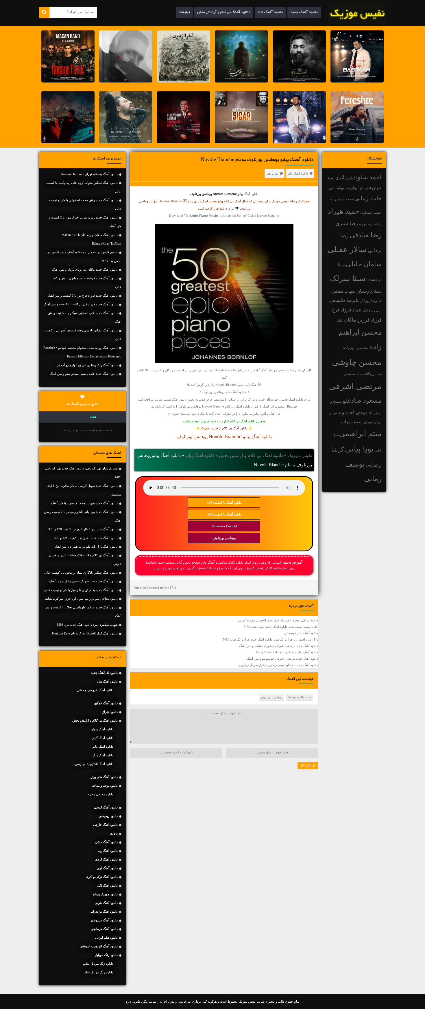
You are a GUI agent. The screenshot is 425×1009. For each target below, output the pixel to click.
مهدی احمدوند (353, 412)
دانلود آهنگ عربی (106, 903)
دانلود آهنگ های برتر (104, 777)
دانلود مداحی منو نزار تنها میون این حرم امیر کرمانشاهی (81, 598)
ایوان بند (352, 188)
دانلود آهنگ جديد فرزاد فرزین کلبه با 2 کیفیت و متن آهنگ (81, 304)
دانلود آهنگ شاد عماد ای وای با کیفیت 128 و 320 (86, 538)
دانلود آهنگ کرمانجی (104, 929)
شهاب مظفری (342, 291)
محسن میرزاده (355, 348)
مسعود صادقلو (362, 400)
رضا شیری (346, 223)
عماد (357, 310)
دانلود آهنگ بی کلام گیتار (239, 421)
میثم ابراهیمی (360, 434)
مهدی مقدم (363, 422)
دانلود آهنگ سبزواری (104, 920)
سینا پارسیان (369, 291)
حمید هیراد (343, 211)
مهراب (347, 421)
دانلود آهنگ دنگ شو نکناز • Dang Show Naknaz (287, 652)
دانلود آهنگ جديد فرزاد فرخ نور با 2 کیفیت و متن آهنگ (82, 295)
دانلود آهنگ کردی (106, 859)
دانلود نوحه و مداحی (104, 785)
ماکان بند (346, 320)
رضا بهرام (365, 224)
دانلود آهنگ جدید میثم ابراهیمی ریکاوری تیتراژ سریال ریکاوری (278, 665)
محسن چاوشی (357, 362)
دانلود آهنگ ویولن (101, 729)
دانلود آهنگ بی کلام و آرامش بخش (223, 12)
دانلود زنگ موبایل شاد (99, 972)
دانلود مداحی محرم (100, 794)
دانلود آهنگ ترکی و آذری (102, 876)
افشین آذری (346, 177)
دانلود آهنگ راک (103, 755)
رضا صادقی (366, 235)
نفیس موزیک (300, 455)
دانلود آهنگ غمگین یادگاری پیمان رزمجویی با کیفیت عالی (81, 572)
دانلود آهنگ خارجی (105, 824)
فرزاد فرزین (369, 320)
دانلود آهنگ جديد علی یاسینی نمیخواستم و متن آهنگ (84, 373)
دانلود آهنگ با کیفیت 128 (224, 502)
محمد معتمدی (353, 374)
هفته (93, 417)
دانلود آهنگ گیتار (102, 738)
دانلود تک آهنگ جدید (104, 672)
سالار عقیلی (347, 249)
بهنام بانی (336, 188)
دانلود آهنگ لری (107, 868)
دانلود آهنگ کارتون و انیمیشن (99, 946)
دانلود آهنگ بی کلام (234, 428)
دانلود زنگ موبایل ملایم (98, 963)
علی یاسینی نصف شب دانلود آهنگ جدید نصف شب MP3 (281, 626)
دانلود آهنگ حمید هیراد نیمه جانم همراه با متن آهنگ (84, 503)
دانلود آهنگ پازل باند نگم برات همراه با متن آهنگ (86, 546)
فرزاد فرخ (341, 309)
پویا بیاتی (359, 449)
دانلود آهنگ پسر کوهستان (301, 633)
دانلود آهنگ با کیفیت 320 (224, 514)
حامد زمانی (368, 198)
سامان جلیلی (364, 264)
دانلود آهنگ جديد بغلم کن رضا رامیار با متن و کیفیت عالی (81, 590)
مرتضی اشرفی (355, 386)
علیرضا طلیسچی (344, 300)
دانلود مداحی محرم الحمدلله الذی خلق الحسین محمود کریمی (277, 620)
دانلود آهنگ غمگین (106, 703)
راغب (377, 224)
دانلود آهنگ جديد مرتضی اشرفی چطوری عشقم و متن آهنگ (278, 645)
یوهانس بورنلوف (224, 538)
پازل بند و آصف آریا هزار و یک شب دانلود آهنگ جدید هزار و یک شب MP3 (270, 639)
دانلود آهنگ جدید (304, 12)
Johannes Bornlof (224, 526)
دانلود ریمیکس (108, 816)
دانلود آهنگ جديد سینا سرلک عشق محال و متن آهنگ (83, 581)
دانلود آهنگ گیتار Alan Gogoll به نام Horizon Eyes (85, 633)
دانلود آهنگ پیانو (297, 173)
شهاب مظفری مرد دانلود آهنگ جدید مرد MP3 (87, 624)
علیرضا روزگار (371, 301)
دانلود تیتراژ (110, 711)
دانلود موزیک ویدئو (105, 894)
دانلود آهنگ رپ (108, 850)
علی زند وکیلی (372, 310)
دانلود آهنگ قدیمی (291, 399)
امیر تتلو (365, 188)
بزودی (114, 833)
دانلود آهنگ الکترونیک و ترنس (94, 764)
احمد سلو (370, 177)
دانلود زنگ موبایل (106, 955)
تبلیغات (184, 12)
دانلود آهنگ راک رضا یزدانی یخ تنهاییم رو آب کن (87, 365)
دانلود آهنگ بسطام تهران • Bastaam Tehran (89, 174)
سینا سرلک (348, 278)
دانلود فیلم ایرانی (106, 937)
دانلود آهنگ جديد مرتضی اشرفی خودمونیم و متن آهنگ (282, 658)
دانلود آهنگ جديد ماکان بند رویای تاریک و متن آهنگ (85, 269)
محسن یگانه (373, 374)
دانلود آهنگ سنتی (106, 842)
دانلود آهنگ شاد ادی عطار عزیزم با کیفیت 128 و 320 (83, 529)
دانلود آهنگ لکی (107, 885)
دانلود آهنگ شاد (270, 12)
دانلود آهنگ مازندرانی (104, 911)
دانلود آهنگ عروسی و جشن (95, 690)
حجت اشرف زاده (341, 199)
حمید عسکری (371, 212)
